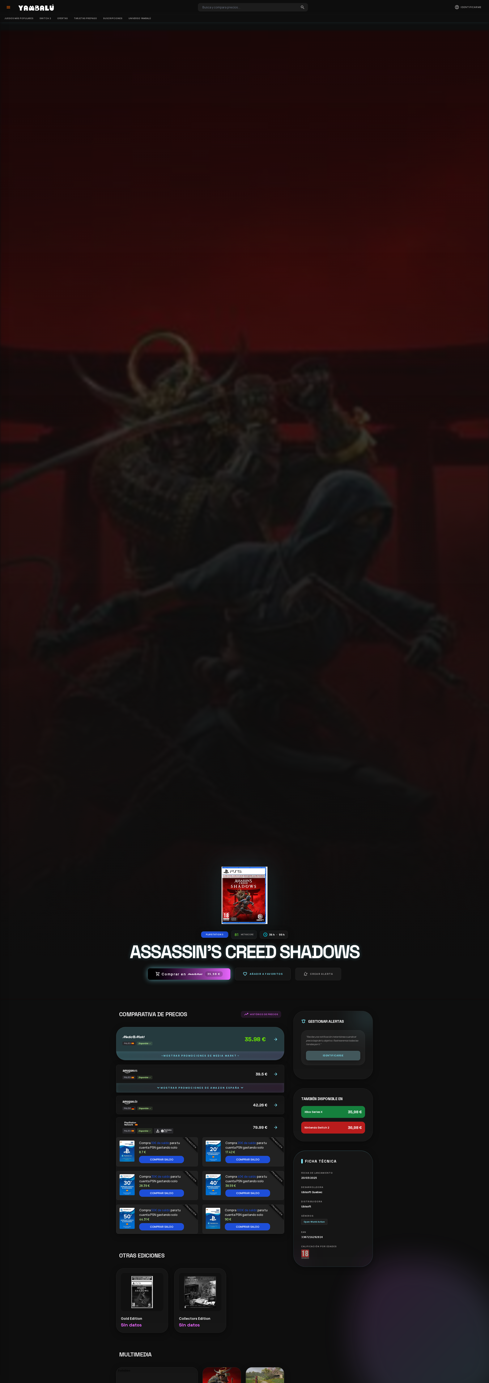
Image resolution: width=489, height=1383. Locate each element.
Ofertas (62, 18)
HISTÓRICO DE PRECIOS (261, 1014)
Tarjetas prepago (85, 18)
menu (8, 7)
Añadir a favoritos (263, 974)
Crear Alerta (318, 974)
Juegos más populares (19, 18)
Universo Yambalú (140, 18)
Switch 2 (45, 18)
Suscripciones (112, 18)
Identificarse (333, 1055)
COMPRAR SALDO (161, 1159)
